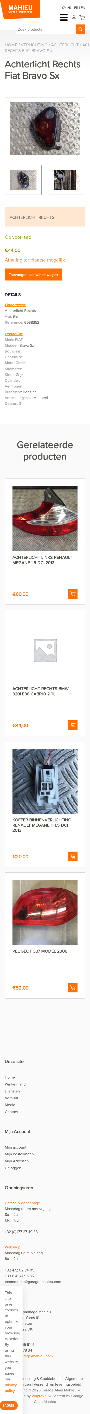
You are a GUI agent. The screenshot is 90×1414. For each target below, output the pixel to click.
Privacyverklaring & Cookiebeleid (35, 1378)
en (83, 7)
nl (69, 7)
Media (10, 1104)
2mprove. (40, 1395)
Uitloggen (13, 1167)
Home (11, 45)
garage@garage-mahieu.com (29, 1356)
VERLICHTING (34, 45)
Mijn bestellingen (19, 1154)
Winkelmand (15, 1084)
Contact (11, 1111)
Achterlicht (65, 45)
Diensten (12, 1091)
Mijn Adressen (17, 1160)
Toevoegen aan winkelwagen (33, 274)
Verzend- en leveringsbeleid (57, 1384)
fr (76, 7)
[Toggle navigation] (65, 17)
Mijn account (15, 1147)
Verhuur (11, 1097)
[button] (73, 594)
